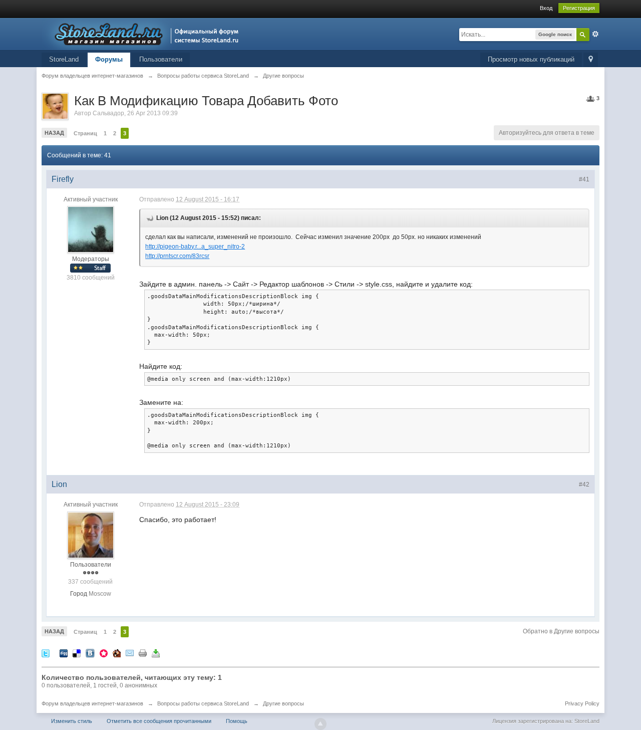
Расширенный (595, 34)
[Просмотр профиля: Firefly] (90, 229)
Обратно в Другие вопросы (561, 631)
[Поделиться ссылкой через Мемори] (104, 652)
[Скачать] (156, 652)
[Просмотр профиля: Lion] (90, 534)
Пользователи (160, 59)
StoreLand (64, 59)
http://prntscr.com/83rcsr (177, 256)
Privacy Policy (582, 703)
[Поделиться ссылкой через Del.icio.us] (77, 652)
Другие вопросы (283, 703)
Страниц (85, 133)
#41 (584, 179)
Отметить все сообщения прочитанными (159, 721)
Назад (54, 133)
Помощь (236, 721)
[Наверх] (320, 724)
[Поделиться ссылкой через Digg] (64, 652)
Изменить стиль (71, 721)
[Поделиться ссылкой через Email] (130, 652)
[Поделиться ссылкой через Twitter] (46, 652)
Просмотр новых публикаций (531, 59)
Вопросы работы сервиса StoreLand (203, 703)
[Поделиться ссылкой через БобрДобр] (117, 652)
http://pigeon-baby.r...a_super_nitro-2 (195, 246)
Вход (546, 8)
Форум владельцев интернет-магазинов (92, 703)
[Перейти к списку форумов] (143, 33)
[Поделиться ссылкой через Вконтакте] (90, 652)
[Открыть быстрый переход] (590, 60)
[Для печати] (143, 652)
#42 (584, 484)
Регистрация (579, 8)
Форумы (109, 59)
